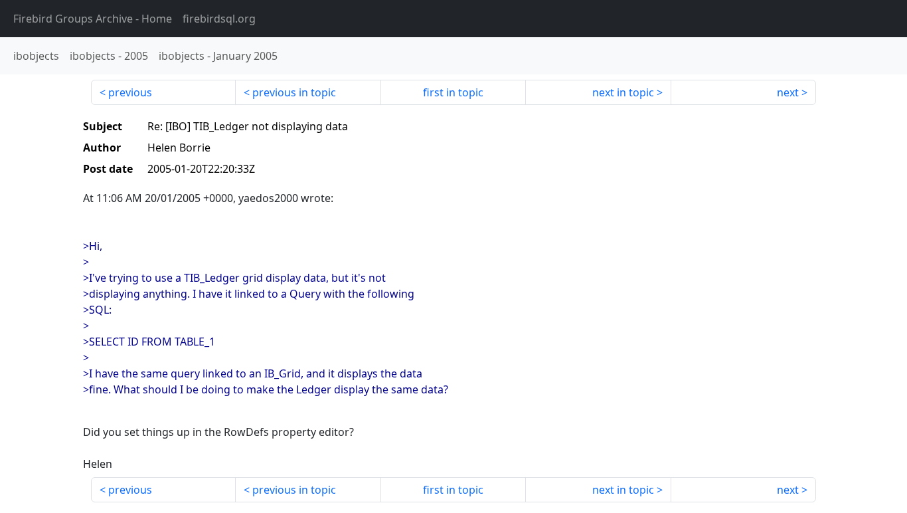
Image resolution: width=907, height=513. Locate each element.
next (788, 92)
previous (130, 92)
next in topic (623, 92)
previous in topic (294, 92)
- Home (92, 18)
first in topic (453, 92)
